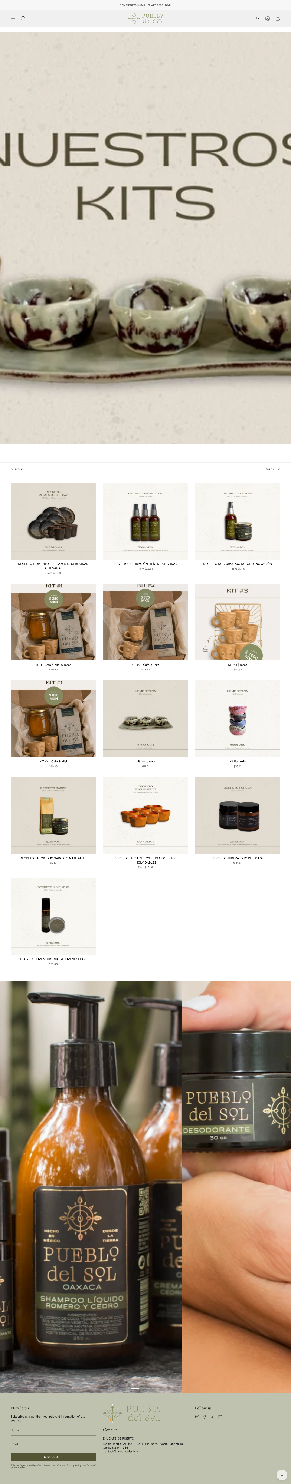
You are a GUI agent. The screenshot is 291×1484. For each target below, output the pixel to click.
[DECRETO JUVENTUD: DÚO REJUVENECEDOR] (53, 916)
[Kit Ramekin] (237, 718)
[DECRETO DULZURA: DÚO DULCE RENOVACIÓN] (237, 521)
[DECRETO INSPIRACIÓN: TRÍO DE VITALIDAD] (145, 521)
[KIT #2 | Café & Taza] (145, 622)
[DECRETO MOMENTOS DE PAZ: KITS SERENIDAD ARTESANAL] (53, 521)
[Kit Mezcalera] (145, 718)
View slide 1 (135, 1388)
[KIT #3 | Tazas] (237, 622)
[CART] (277, 18)
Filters (19, 469)
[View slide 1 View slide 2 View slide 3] (145, 1187)
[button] (23, 18)
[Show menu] (13, 18)
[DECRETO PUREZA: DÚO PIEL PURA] (237, 815)
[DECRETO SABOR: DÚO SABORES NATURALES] (53, 815)
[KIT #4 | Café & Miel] (53, 718)
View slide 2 (145, 1388)
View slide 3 (156, 1388)
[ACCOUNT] (267, 18)
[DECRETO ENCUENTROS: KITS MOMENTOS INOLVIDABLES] (145, 815)
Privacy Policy (74, 1465)
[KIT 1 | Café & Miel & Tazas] (53, 622)
